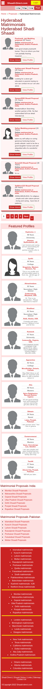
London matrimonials (23, 620)
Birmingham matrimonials (23, 623)
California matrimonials (23, 646)
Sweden (32, 447)
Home (3, 14)
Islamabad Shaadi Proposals (17, 522)
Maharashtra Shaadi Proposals (18, 494)
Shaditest (30, 308)
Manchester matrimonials (22, 626)
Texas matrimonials (23, 642)
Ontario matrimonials (23, 662)
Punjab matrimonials (23, 609)
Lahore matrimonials (22, 556)
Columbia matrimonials (23, 668)
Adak (25, 319)
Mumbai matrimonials (23, 594)
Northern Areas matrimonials (23, 587)
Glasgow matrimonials (22, 632)
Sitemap (36, 677)
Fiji (34, 269)
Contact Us (21, 679)
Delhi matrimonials (23, 606)
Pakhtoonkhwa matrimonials (23, 578)
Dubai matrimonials (23, 649)
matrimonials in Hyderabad (24, 43)
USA (35, 295)
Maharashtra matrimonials (23, 597)
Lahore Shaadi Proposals (16, 528)
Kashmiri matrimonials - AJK (23, 584)
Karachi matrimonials (23, 553)
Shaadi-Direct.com (17, 3)
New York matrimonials (23, 639)
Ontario (36, 368)
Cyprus (30, 397)
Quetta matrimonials (22, 568)
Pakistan (30, 422)
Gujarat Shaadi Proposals (16, 497)
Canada (30, 370)
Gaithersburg (30, 294)
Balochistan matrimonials (22, 581)
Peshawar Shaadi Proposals (17, 534)
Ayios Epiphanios (30, 393)
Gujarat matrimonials (23, 600)
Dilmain (30, 411)
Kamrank (30, 332)
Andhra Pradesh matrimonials (22, 655)
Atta (30, 385)
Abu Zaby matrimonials (23, 652)
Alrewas (30, 240)
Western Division (31, 268)
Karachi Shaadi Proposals (16, 525)
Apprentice (30, 360)
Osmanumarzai (30, 436)
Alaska (31, 319)
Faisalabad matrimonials (22, 571)
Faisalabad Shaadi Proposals (17, 537)
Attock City (26, 470)
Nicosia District (30, 395)
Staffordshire (29, 242)
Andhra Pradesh (31, 44)
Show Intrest (15, 60)
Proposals (13, 14)
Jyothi (30, 258)
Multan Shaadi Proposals (15, 540)
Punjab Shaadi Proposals (16, 506)
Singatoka (27, 267)
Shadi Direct (7, 677)
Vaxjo (25, 445)
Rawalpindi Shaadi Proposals (17, 531)
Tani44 (30, 461)
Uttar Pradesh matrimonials (22, 603)
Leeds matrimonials (22, 629)
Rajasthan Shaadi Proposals (17, 509)
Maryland (28, 295)
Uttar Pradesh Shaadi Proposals (18, 500)
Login (35, 3)
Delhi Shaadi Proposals (15, 503)
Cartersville (26, 340)
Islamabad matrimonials (23, 550)
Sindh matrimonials (23, 574)
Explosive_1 (30, 232)
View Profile (28, 60)
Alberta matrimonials (23, 665)
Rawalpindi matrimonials (22, 562)
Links (29, 677)
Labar (27, 420)
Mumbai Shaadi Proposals (16, 491)
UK (36, 242)
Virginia (35, 340)
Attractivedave (30, 283)
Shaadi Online (20, 677)
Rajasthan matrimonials (23, 613)
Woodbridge (27, 368)
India (17, 46)
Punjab (33, 420)
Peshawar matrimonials (23, 565)
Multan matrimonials (22, 559)
